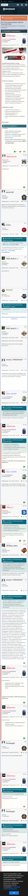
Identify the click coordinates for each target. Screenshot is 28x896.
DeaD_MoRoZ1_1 (12, 259)
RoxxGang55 (10, 743)
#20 (24, 853)
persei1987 (10, 192)
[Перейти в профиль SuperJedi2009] (3, 393)
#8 (24, 370)
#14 (24, 590)
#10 (24, 435)
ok (14, 893)
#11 (24, 481)
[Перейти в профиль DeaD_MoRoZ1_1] (3, 258)
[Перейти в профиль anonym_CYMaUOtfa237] (3, 360)
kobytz (8, 225)
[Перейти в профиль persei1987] (3, 191)
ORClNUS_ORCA (12, 546)
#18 (24, 785)
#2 (24, 165)
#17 (24, 752)
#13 (24, 555)
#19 (24, 820)
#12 (24, 516)
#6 (24, 300)
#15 (24, 677)
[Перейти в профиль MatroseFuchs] (3, 156)
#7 (24, 337)
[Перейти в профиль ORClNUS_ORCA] (3, 545)
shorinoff (5, 409)
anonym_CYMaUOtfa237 (14, 360)
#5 (24, 267)
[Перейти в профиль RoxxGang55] (3, 742)
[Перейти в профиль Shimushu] (3, 290)
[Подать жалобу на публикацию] (21, 45)
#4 (24, 234)
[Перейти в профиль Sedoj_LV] (3, 506)
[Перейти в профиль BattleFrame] (3, 35)
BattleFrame (7, 26)
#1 (24, 45)
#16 (24, 717)
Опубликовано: (10, 45)
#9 (24, 402)
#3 (24, 201)
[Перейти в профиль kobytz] (3, 224)
